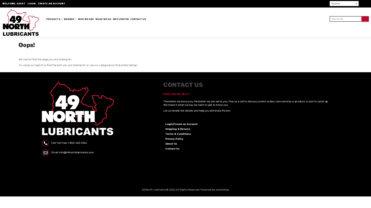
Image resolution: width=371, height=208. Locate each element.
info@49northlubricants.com (76, 152)
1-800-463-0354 (77, 143)
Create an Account (51, 3)
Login (32, 3)
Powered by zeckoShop (215, 189)
